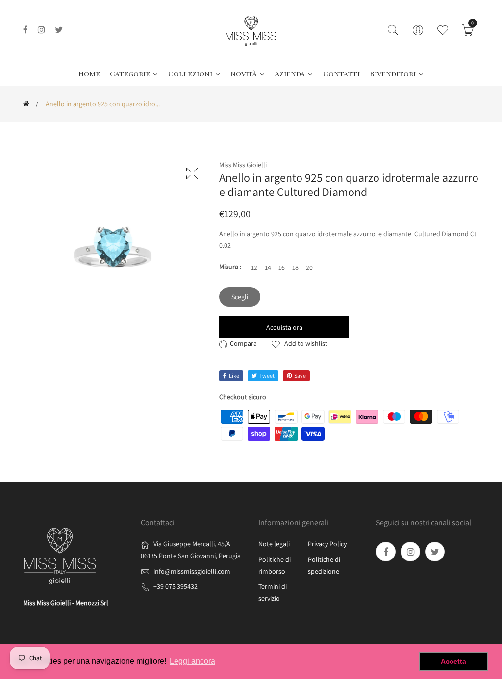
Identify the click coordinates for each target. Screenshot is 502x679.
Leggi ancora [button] (192, 661)
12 (254, 267)
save (300, 375)
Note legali (274, 543)
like (234, 375)
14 (268, 267)
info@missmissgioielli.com (191, 571)
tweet (267, 375)
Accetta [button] (453, 661)
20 (309, 267)
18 (295, 267)
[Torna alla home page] (26, 103)
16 (281, 267)
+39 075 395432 (175, 586)
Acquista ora (284, 327)
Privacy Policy (327, 543)
